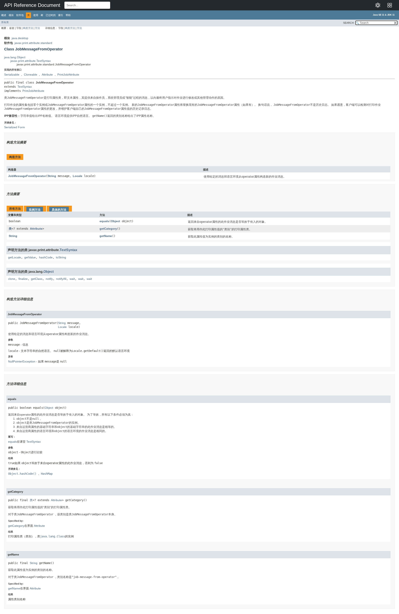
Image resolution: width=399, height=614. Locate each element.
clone (11, 278)
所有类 (5, 22)
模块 (11, 15)
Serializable (11, 74)
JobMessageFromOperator (27, 176)
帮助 (68, 15)
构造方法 (28, 28)
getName (106, 236)
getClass (36, 278)
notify (49, 278)
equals (104, 221)
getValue (30, 257)
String (52, 176)
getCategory (108, 228)
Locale (77, 176)
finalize (23, 278)
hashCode (46, 257)
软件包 (20, 15)
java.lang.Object (14, 57)
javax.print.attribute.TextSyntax (30, 60)
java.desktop (20, 38)
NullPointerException (21, 361)
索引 (60, 15)
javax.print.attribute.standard (33, 43)
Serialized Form (14, 127)
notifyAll (61, 278)
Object (115, 221)
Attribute (47, 74)
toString (61, 257)
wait (72, 278)
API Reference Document (32, 5)
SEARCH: (348, 22)
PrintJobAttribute (68, 74)
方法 (37, 28)
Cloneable (30, 74)
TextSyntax (24, 86)
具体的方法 (59, 209)
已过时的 (51, 15)
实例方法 (35, 209)
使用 (35, 15)
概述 (3, 15)
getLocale (14, 257)
